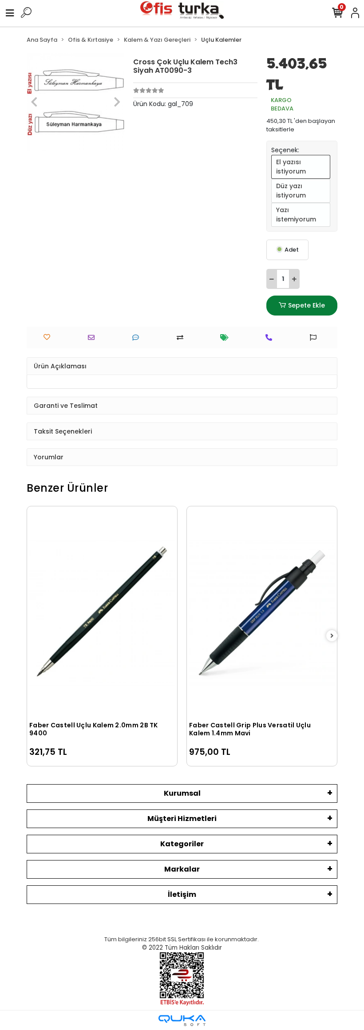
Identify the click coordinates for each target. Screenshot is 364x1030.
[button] (34, 102)
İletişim (182, 894)
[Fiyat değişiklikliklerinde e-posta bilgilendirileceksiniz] (226, 337)
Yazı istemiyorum (296, 214)
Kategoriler (182, 844)
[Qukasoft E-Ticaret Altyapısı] (182, 1020)
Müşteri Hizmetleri (182, 818)
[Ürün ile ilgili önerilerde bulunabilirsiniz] (315, 337)
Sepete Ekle (306, 305)
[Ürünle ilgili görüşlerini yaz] (138, 337)
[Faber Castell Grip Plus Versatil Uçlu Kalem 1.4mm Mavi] (262, 613)
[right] (332, 636)
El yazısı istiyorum (291, 167)
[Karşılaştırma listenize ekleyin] (182, 337)
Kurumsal (182, 793)
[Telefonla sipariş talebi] (271, 337)
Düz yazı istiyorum (291, 191)
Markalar (182, 869)
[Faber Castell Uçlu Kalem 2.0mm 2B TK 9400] (102, 613)
